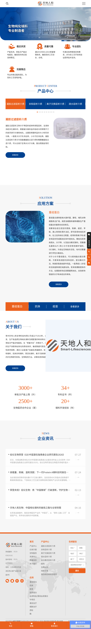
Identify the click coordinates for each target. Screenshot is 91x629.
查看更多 (74, 306)
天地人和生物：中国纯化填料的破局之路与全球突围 (35, 508)
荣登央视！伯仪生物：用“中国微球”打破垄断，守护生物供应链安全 (40, 490)
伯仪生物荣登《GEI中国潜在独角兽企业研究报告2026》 (37, 455)
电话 (10, 626)
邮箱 (31, 626)
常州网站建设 (25, 621)
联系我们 (54, 626)
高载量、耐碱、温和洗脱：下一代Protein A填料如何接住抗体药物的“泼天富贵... (40, 472)
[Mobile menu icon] (83, 3)
